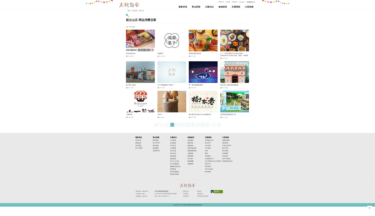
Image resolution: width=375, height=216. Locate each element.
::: (216, 2)
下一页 (214, 125)
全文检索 (227, 2)
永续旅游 (173, 143)
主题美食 (190, 153)
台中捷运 (208, 148)
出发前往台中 (209, 140)
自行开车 (208, 143)
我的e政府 (212, 191)
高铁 (206, 153)
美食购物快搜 (192, 150)
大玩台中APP (226, 145)
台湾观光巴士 (209, 158)
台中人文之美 (174, 161)
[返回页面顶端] (369, 208)
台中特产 (190, 158)
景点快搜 (156, 145)
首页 (129, 11)
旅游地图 (156, 148)
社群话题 (138, 145)
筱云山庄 (141, 11)
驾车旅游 (208, 166)
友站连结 (225, 156)
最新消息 (138, 143)
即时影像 (156, 140)
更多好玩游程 (174, 174)
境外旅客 (234, 2)
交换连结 (186, 196)
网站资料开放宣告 (202, 196)
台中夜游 (173, 140)
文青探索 (173, 148)
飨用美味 (190, 156)
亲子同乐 (173, 145)
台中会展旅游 (174, 164)
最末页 (219, 125)
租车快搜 (208, 171)
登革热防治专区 (227, 161)
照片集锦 (225, 150)
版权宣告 (200, 194)
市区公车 (208, 164)
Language (241, 2)
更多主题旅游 (174, 171)
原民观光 (173, 169)
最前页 (156, 125)
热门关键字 (139, 148)
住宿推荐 (190, 140)
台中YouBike (209, 169)
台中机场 (208, 145)
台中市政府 (187, 185)
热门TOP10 (156, 143)
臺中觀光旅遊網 (129, 4)
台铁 (206, 150)
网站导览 (221, 2)
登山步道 (173, 150)
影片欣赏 (225, 148)
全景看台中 (156, 150)
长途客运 (208, 156)
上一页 (161, 125)
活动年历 (138, 140)
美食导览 (190, 143)
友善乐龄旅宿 (192, 148)
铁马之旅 (173, 153)
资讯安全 (186, 194)
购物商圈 (190, 161)
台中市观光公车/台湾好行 (213, 161)
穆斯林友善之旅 (175, 166)
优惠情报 (190, 164)
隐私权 (199, 191)
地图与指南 (226, 140)
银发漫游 (173, 158)
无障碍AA (218, 191)
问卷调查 (225, 153)
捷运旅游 (173, 156)
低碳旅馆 (190, 145)
